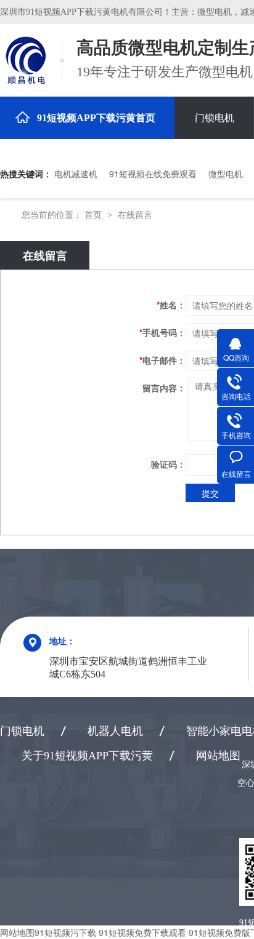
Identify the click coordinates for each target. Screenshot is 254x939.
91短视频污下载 (65, 932)
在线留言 (135, 214)
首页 (94, 214)
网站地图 (218, 755)
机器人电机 (115, 731)
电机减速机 (75, 173)
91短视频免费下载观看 (142, 932)
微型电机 (225, 173)
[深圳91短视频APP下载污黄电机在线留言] (24, 60)
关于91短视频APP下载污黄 (87, 755)
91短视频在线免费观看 (153, 173)
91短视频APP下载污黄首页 (96, 118)
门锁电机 (214, 118)
